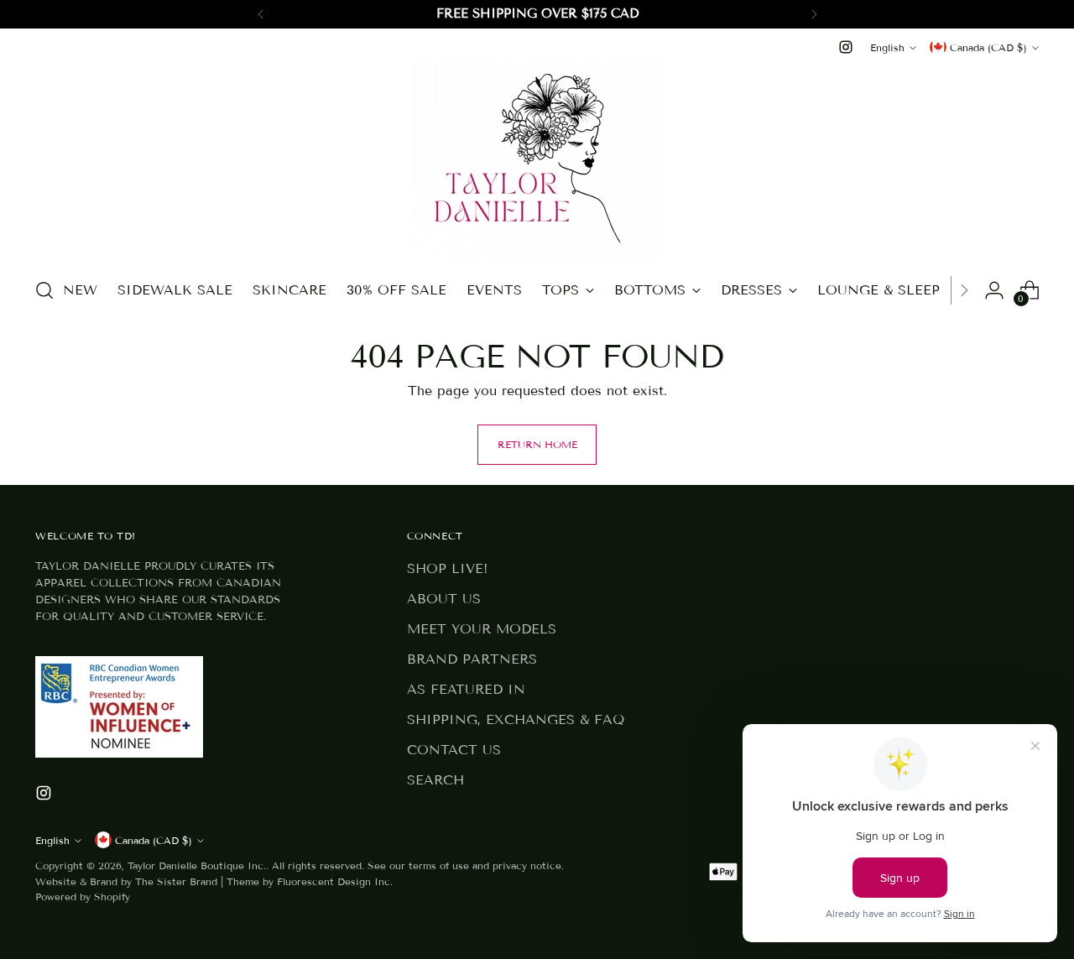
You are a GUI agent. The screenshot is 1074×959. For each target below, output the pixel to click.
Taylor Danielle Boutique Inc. (197, 865)
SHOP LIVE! (447, 568)
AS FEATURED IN (466, 689)
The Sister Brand (176, 881)
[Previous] (260, 14)
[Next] (813, 14)
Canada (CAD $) (988, 47)
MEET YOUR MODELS (481, 629)
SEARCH (435, 780)
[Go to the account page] (994, 290)
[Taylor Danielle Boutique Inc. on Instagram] (845, 47)
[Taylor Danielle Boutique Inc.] (537, 160)
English (887, 47)
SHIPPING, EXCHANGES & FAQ (515, 719)
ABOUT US (444, 599)
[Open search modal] (44, 290)
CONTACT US (454, 750)
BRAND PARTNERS (472, 659)
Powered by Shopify (82, 896)
